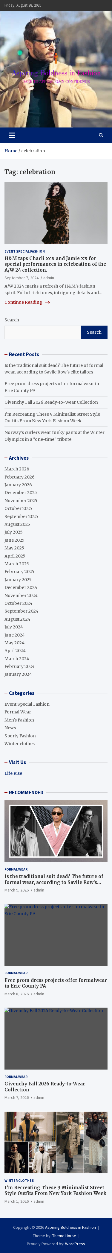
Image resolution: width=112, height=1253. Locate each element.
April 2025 (14, 556)
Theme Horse (64, 1235)
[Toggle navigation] (12, 135)
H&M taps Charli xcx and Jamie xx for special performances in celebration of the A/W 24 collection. (55, 264)
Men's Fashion (19, 720)
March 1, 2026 (16, 1201)
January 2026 (18, 484)
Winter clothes (19, 743)
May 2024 (14, 643)
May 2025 (14, 548)
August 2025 (17, 524)
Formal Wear (17, 712)
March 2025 (16, 563)
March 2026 (16, 469)
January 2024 (18, 674)
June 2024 (14, 635)
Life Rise (13, 773)
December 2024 (20, 587)
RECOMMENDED (26, 792)
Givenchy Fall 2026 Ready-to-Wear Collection (51, 402)
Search (11, 320)
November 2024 (21, 595)
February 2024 (19, 666)
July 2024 (13, 627)
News (10, 727)
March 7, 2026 (16, 1097)
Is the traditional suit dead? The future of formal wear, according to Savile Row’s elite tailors (53, 882)
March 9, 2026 (16, 890)
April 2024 (15, 650)
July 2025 (13, 532)
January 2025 (18, 579)
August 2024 (17, 619)
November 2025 (20, 500)
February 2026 (19, 477)
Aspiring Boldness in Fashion (70, 1227)
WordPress (75, 1243)
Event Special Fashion (24, 251)
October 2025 (18, 508)
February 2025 (19, 571)
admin (48, 277)
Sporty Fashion (20, 736)
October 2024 (18, 603)
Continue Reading (23, 302)
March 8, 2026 (16, 994)
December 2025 (20, 492)
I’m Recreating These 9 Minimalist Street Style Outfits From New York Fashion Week (55, 1190)
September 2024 (21, 611)
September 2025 (21, 516)
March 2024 (16, 658)
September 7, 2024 (21, 277)
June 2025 (14, 540)
